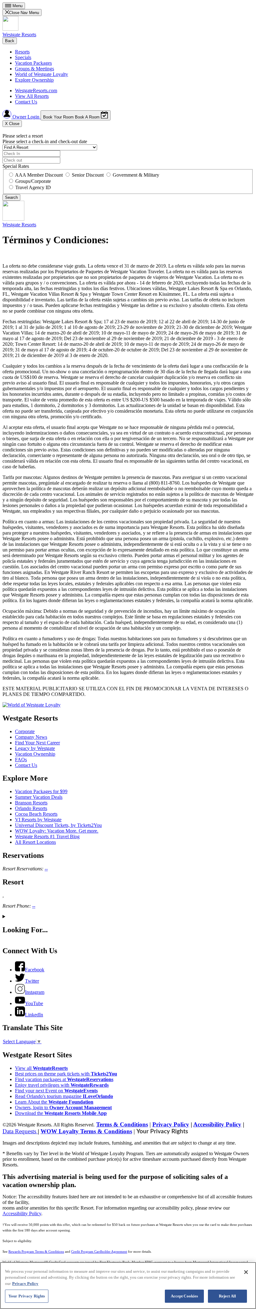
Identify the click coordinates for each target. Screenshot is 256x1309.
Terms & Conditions (122, 1124)
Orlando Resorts (31, 808)
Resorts (22, 51)
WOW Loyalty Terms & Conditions (86, 1131)
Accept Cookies (184, 1296)
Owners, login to (63, 1107)
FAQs (21, 759)
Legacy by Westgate (35, 748)
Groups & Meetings (34, 68)
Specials (23, 57)
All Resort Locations (35, 842)
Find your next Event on (56, 1090)
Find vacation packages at (64, 1079)
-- (46, 868)
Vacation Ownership (35, 754)
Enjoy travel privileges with (62, 1085)
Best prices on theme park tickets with (66, 1073)
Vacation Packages (33, 63)
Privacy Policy (170, 1124)
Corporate (25, 731)
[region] (128, 1285)
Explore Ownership (34, 80)
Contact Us (26, 101)
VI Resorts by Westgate (38, 819)
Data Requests (20, 1131)
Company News (31, 737)
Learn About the (54, 1102)
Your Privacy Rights (162, 1132)
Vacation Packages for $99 (41, 791)
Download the (61, 1113)
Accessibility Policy (217, 1124)
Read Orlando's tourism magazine (64, 1096)
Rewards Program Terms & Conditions (36, 1251)
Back (9, 40)
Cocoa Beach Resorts (36, 814)
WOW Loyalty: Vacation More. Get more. (56, 830)
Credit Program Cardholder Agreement (99, 1251)
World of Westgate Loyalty (41, 74)
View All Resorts (32, 96)
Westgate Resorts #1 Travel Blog (47, 836)
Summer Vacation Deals (38, 797)
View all (41, 1068)
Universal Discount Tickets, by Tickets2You (58, 825)
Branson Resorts (31, 802)
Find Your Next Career (37, 742)
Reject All (227, 1296)
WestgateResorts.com (36, 90)
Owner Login (26, 116)
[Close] (246, 1272)
